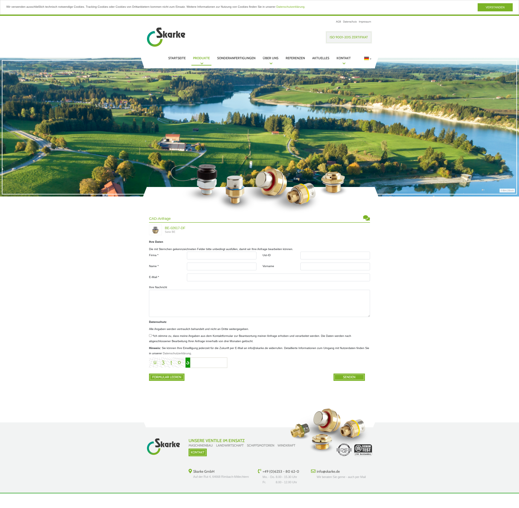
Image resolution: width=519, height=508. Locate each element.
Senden (349, 377)
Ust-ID (267, 255)
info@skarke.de (328, 471)
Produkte (201, 58)
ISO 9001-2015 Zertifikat (349, 37)
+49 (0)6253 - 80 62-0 (281, 471)
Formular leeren (166, 377)
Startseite (177, 58)
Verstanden (495, 7)
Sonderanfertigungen (236, 58)
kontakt (198, 452)
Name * (154, 266)
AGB (338, 21)
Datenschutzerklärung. (290, 6)
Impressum (365, 21)
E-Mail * (154, 277)
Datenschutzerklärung (177, 353)
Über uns (270, 58)
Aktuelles (320, 58)
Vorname (268, 266)
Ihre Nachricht (158, 287)
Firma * (153, 255)
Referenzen (295, 58)
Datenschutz (350, 21)
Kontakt (344, 58)
